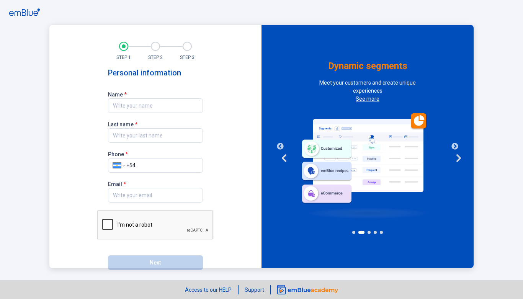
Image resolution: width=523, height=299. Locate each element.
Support (254, 290)
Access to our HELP (208, 290)
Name (117, 94)
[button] (124, 50)
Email (117, 183)
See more (367, 99)
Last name (122, 124)
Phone (118, 154)
